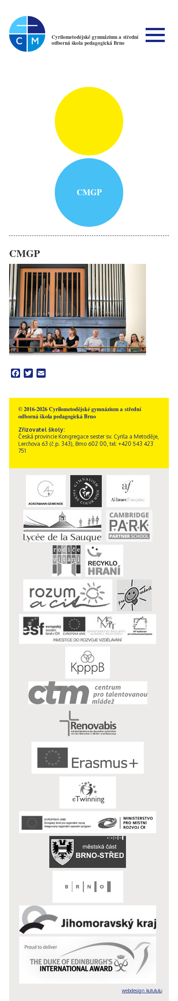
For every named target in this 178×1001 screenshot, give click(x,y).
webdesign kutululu (142, 990)
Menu (155, 34)
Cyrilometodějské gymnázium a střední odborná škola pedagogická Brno (95, 40)
